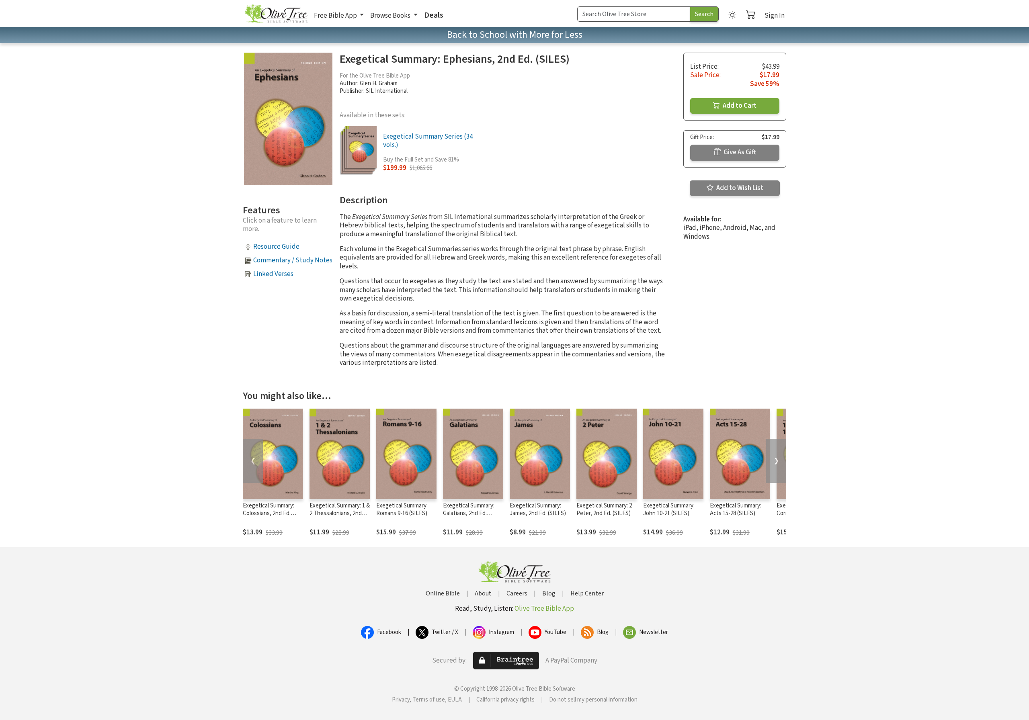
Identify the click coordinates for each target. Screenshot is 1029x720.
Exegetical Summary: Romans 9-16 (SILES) (402, 509)
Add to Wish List (739, 188)
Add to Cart (739, 105)
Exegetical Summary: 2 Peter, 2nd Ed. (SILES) (604, 509)
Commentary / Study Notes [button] (292, 260)
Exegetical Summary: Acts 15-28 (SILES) (735, 509)
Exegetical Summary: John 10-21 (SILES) (669, 509)
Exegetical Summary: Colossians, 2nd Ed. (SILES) (268, 513)
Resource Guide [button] (276, 247)
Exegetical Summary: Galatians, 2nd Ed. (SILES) (468, 513)
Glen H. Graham (379, 83)
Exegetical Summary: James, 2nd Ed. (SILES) (538, 509)
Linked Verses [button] (273, 274)
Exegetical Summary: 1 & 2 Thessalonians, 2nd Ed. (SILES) (340, 513)
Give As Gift (739, 152)
